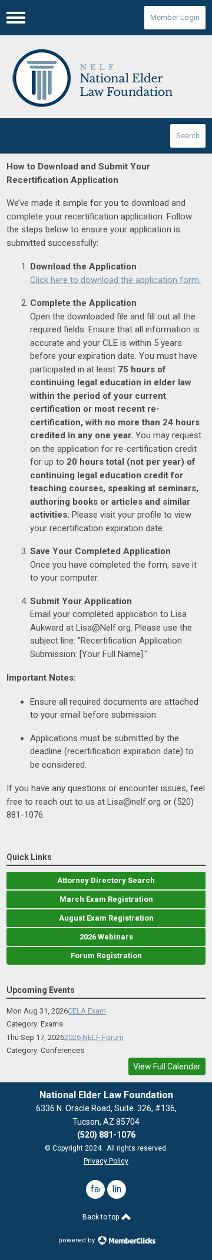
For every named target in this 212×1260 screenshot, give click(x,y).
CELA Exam (87, 1010)
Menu (15, 17)
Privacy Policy (106, 1161)
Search (188, 135)
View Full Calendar (167, 1066)
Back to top (101, 1217)
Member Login (175, 17)
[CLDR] (106, 77)
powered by (77, 1240)
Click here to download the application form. (115, 280)
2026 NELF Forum (94, 1037)
